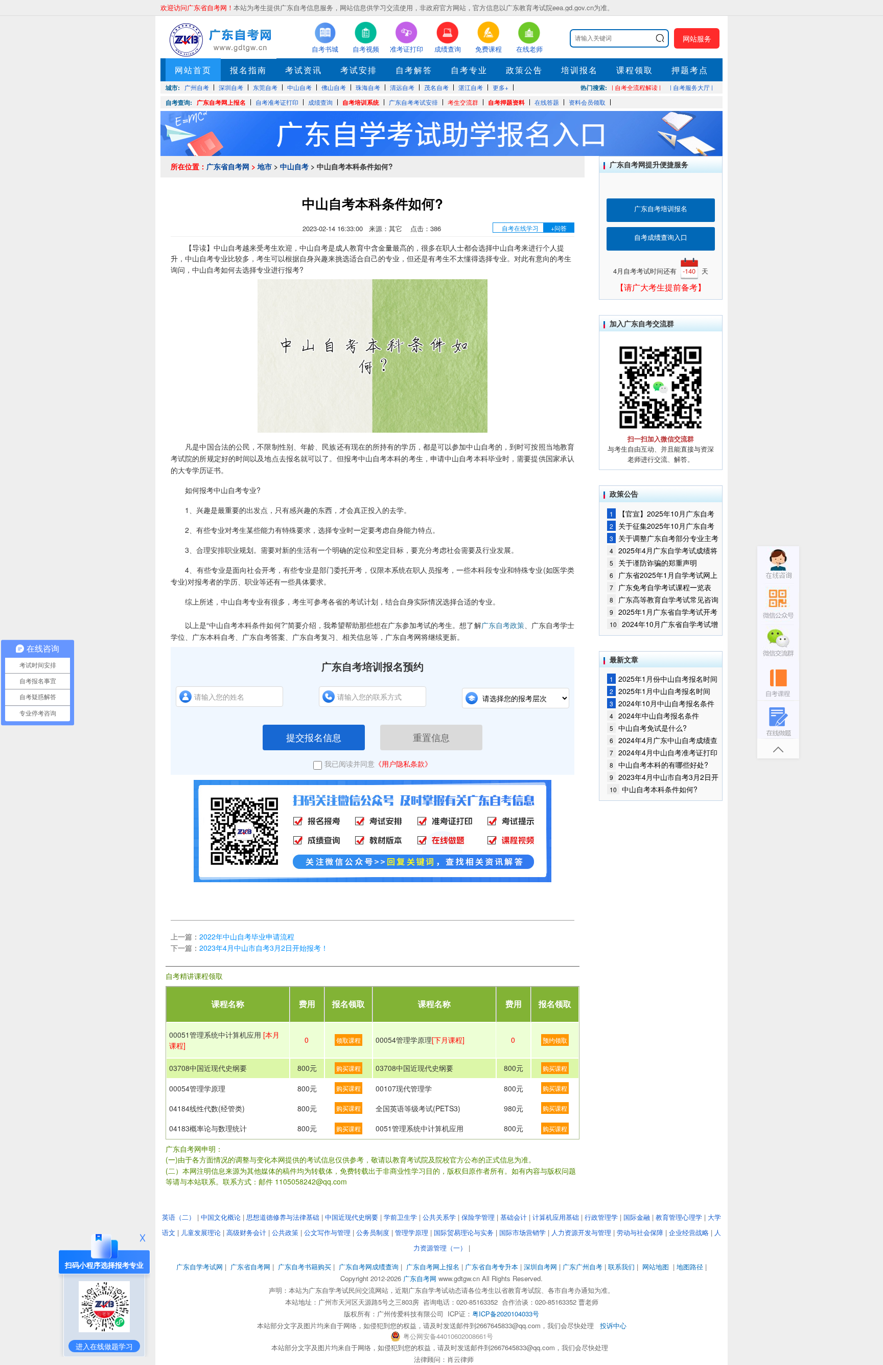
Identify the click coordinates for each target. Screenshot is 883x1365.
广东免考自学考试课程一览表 (660, 587)
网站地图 (655, 1266)
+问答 (559, 227)
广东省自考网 (227, 166)
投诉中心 (613, 1325)
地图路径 (691, 1266)
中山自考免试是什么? (648, 728)
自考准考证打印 (276, 102)
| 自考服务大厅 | (691, 87)
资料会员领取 (587, 102)
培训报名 (579, 70)
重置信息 (431, 737)
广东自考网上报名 (221, 102)
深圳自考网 (540, 1266)
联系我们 (621, 1266)
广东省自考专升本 (491, 1266)
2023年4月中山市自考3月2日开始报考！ (263, 948)
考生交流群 (463, 102)
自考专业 (469, 70)
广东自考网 (419, 1278)
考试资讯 (303, 70)
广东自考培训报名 (660, 208)
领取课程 (348, 1040)
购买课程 (348, 1068)
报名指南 (248, 70)
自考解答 (414, 70)
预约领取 (555, 1040)
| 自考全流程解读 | (636, 87)
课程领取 (634, 70)
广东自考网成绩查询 (369, 1266)
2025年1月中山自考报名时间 (660, 691)
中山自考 (294, 166)
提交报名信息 (313, 737)
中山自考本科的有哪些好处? (659, 764)
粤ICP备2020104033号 (505, 1313)
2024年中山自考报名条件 (654, 715)
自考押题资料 (506, 102)
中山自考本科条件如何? (654, 789)
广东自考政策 (502, 625)
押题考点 (689, 70)
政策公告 (524, 70)
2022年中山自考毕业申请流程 (246, 936)
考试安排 (358, 70)
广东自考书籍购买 (304, 1266)
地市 (265, 166)
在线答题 (547, 102)
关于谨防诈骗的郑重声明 (653, 562)
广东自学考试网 (199, 1266)
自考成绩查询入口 (660, 237)
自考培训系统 (360, 102)
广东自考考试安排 (413, 102)
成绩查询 (320, 102)
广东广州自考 (582, 1266)
